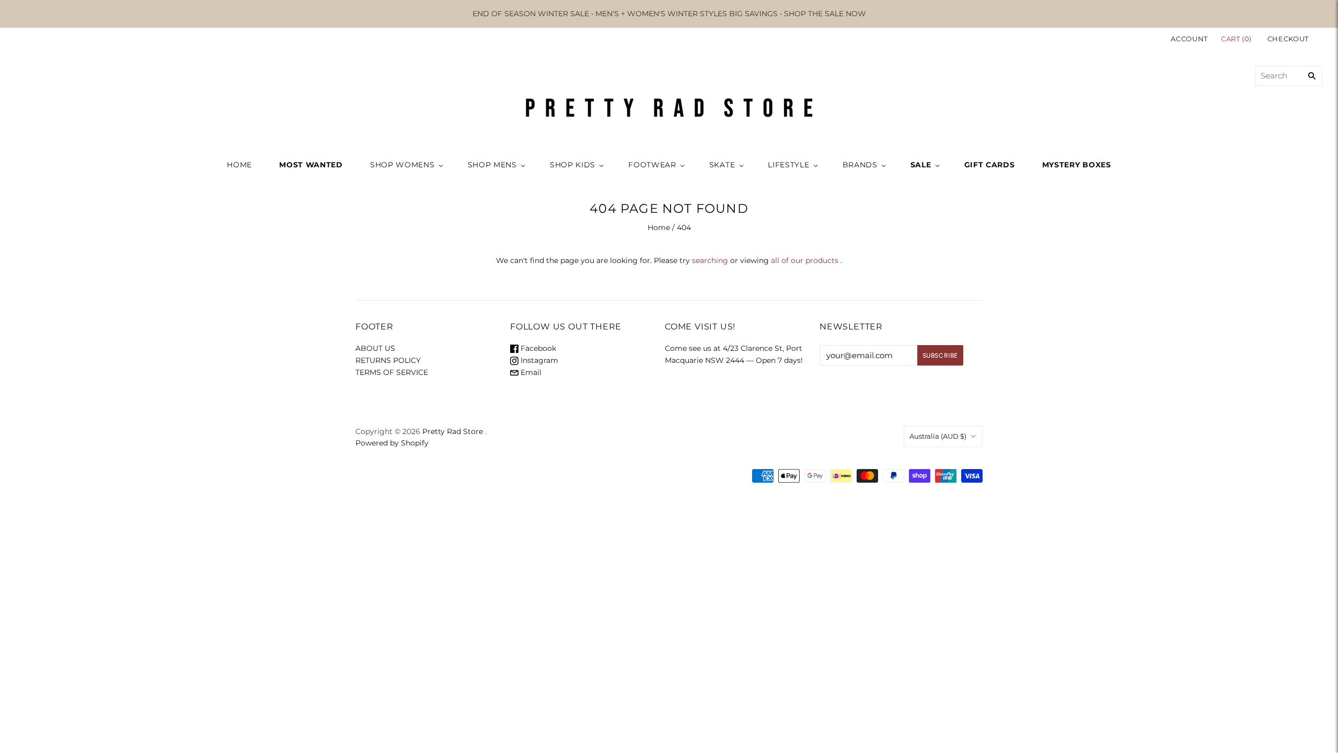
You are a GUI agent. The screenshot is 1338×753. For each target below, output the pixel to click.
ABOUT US (375, 348)
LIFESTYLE (788, 164)
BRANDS (860, 164)
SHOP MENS (492, 164)
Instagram (538, 360)
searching (710, 260)
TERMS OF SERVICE (391, 372)
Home (659, 227)
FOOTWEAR (652, 164)
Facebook (537, 348)
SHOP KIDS (572, 164)
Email (529, 372)
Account (1189, 39)
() (1237, 39)
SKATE (722, 164)
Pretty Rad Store (452, 431)
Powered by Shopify (392, 443)
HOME (239, 164)
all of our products (804, 260)
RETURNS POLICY (388, 360)
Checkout (1288, 39)
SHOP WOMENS (402, 164)
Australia (937, 436)
